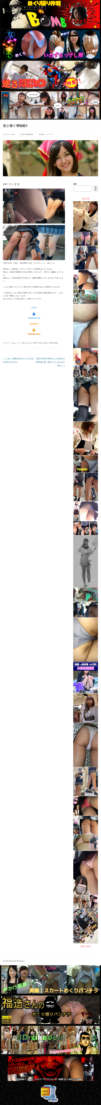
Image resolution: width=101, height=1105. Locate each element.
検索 (74, 184)
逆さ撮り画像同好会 (27, 134)
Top (95, 1099)
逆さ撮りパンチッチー (46, 134)
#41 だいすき (27, 343)
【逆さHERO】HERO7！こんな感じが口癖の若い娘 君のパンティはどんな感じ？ (50, 361)
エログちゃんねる (9, 134)
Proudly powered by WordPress (13, 961)
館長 (56, 343)
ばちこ (14, 343)
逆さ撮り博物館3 (15, 125)
